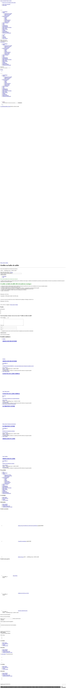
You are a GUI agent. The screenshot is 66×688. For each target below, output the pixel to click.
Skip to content (9, 0)
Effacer (11, 272)
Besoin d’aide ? (5, 650)
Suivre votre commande (6, 4)
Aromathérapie (4, 11)
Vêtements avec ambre (8, 13)
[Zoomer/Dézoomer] (0, 685)
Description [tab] (4, 276)
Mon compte (4, 5)
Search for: (2, 66)
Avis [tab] (3, 277)
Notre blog (4, 37)
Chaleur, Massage (5, 22)
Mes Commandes (5, 498)
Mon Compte (4, 497)
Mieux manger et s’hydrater (6, 27)
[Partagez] (2, 685)
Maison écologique (5, 64)
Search (3, 101)
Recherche (20, 102)
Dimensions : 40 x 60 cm (4, 294)
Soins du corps (7, 21)
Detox (6, 18)
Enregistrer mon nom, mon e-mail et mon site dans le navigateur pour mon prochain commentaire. (17, 330)
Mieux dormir (4, 28)
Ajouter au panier (3, 274)
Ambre (3, 12)
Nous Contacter (5, 38)
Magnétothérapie (5, 26)
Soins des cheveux (8, 52)
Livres (3, 24)
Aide (3, 35)
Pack (1, 272)
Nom (1, 327)
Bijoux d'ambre (7, 476)
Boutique (4, 106)
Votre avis (2, 325)
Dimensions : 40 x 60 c (4, 301)
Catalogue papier (5, 500)
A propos (3, 36)
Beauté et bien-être (5, 16)
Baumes (6, 17)
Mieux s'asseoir (4, 489)
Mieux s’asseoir (5, 29)
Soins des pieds (7, 20)
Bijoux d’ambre (7, 15)
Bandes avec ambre (8, 14)
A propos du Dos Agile (6, 651)
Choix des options (5, 369)
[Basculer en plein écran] (1, 685)
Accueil (3, 34)
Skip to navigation (3, 0)
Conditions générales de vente (7, 506)
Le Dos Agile (3, 654)
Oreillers (3, 30)
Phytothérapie (4, 31)
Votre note (2, 317)
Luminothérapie (5, 25)
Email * (1, 618)
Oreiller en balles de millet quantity (6, 273)
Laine (3, 23)
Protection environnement (6, 65)
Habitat (6, 19)
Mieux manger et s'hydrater (6, 487)
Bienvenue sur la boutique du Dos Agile (9, 2)
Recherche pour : (5, 102)
